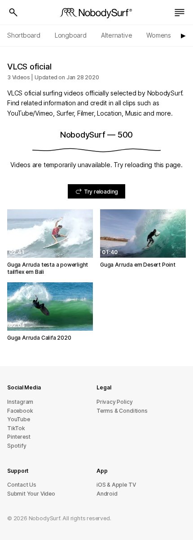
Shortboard (23, 35)
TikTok (16, 428)
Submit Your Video (31, 493)
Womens (158, 35)
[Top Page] (96, 12)
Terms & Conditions (122, 410)
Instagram (20, 401)
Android (107, 493)
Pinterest (19, 436)
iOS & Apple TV (116, 484)
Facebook (20, 410)
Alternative (116, 35)
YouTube (18, 419)
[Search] (13, 12)
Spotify (16, 445)
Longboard (71, 35)
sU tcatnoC (21, 484)
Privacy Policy (114, 401)
